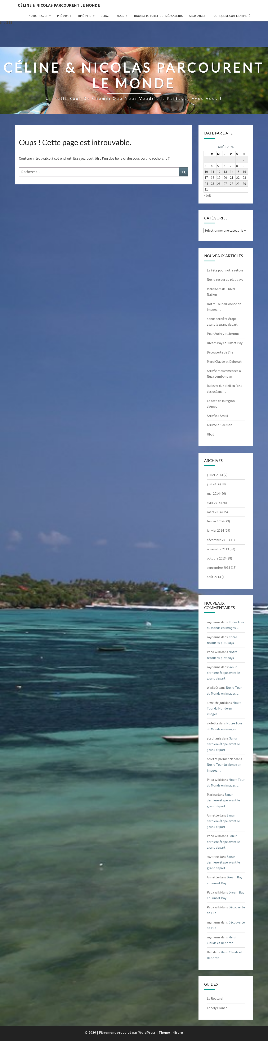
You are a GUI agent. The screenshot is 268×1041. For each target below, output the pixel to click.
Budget (106, 16)
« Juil (207, 195)
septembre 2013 (218, 567)
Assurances (197, 16)
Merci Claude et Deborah (224, 361)
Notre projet (38, 16)
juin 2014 (213, 484)
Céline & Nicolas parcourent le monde (59, 5)
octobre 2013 (216, 558)
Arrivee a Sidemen (219, 425)
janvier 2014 (215, 530)
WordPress (147, 1032)
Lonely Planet (217, 1008)
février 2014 (215, 521)
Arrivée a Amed (217, 416)
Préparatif (64, 16)
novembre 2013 (218, 549)
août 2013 (214, 577)
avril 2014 (213, 503)
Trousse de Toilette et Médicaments (158, 16)
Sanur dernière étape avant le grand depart (223, 672)
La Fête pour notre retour (225, 270)
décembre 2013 (217, 540)
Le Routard (215, 998)
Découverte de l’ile (220, 352)
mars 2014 (214, 512)
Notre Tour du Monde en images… (224, 708)
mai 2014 (213, 493)
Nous (120, 16)
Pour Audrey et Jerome (223, 333)
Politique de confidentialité (231, 16)
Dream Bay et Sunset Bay (224, 343)
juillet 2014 (215, 475)
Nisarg (178, 1032)
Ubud (210, 434)
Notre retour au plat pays (225, 279)
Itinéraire (84, 16)
